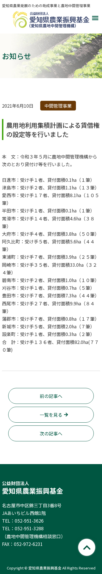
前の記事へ (51, 396)
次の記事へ (51, 433)
